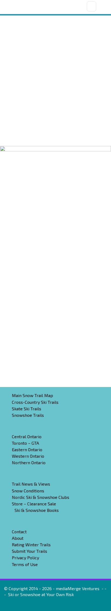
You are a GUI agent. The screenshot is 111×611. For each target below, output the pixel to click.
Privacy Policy (25, 557)
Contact (19, 531)
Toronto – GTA (25, 443)
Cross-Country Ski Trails (35, 402)
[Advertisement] (55, 87)
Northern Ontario (29, 462)
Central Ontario (26, 436)
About (17, 538)
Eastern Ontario (27, 449)
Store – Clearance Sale (34, 503)
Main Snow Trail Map (32, 395)
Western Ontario (28, 456)
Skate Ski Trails (26, 408)
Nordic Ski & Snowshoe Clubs (40, 497)
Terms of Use (25, 564)
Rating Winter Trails (31, 544)
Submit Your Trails (29, 551)
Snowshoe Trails (28, 415)
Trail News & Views (31, 483)
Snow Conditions (28, 490)
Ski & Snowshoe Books (37, 510)
